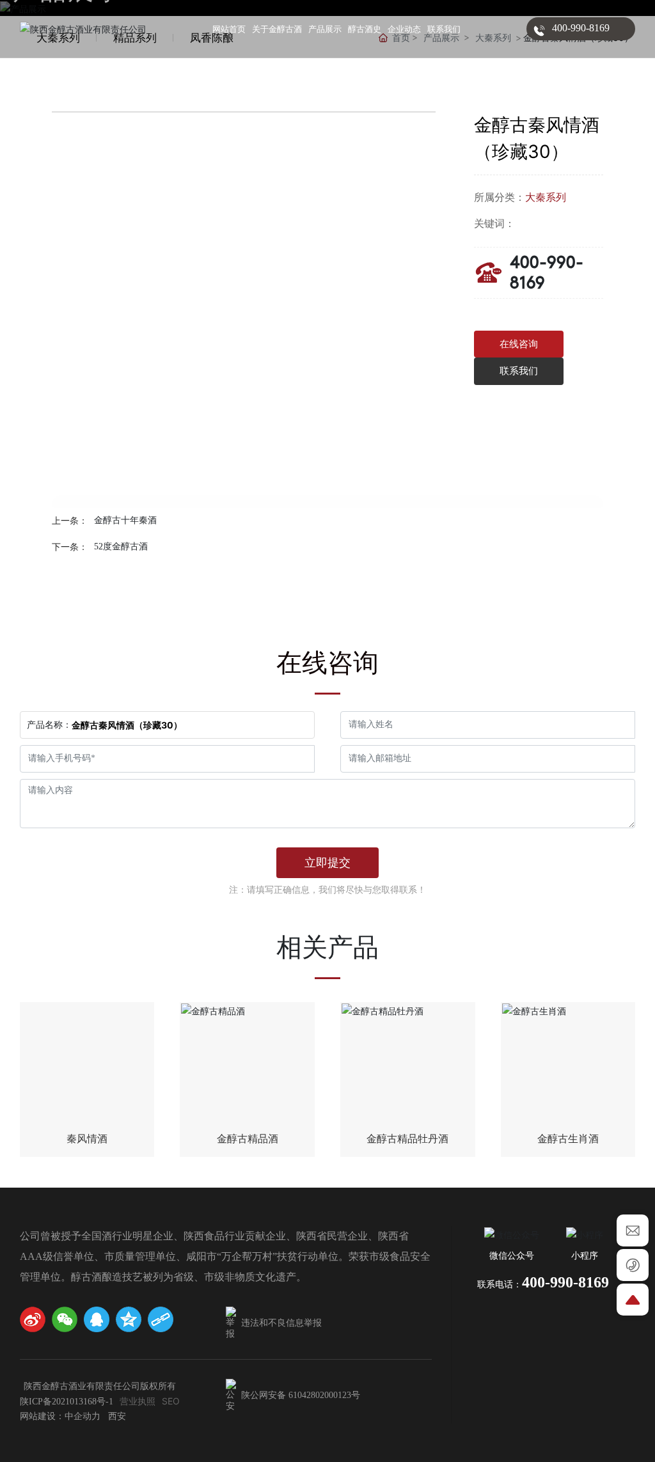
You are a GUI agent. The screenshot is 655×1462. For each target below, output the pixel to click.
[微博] (32, 1319)
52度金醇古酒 (121, 546)
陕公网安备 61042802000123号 (299, 1395)
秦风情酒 (87, 1138)
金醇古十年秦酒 (125, 520)
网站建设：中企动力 (60, 1416)
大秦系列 (545, 197)
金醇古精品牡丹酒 (407, 1138)
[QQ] (96, 1319)
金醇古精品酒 (247, 1138)
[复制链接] (160, 1319)
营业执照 (137, 1400)
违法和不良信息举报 (280, 1323)
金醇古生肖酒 (568, 1138)
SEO (171, 1400)
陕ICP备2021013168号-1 (66, 1401)
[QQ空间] (128, 1319)
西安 (117, 1416)
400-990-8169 (581, 27)
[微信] (64, 1319)
